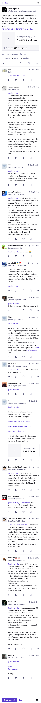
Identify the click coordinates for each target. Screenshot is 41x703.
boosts (6, 58)
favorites (24, 58)
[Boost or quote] (12, 63)
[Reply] (4, 63)
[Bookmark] (28, 63)
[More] (37, 63)
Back (6, 3)
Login (21, 700)
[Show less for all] (38, 2)
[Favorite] (20, 63)
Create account (9, 700)
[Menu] (37, 700)
